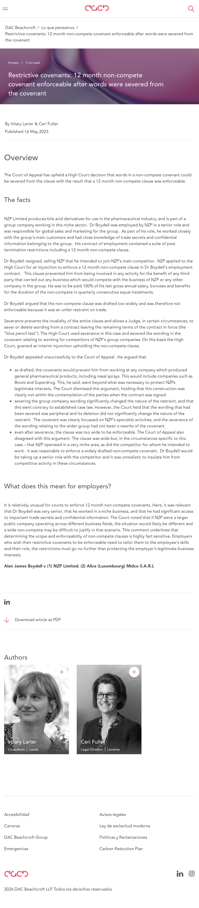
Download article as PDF (38, 620)
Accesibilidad (16, 815)
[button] (191, 9)
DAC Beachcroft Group (26, 837)
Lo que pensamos (57, 28)
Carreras (12, 826)
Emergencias (16, 849)
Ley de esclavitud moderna (125, 826)
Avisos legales (113, 815)
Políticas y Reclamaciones (123, 837)
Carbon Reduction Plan (121, 849)
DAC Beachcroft (20, 28)
